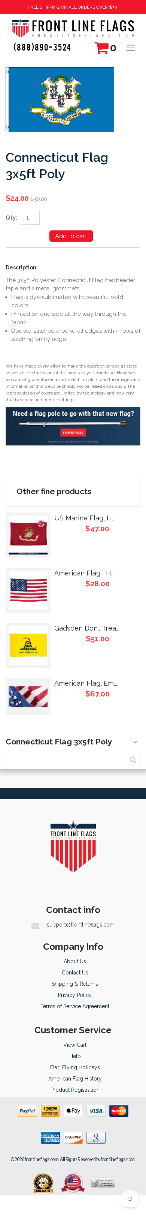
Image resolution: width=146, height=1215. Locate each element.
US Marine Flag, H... (84, 518)
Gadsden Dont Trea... (86, 628)
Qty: (11, 217)
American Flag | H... (84, 573)
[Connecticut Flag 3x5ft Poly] (60, 71)
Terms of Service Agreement (74, 1006)
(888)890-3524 (42, 47)
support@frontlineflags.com (81, 925)
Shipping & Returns (75, 984)
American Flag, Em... (85, 683)
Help (75, 1056)
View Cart (74, 1045)
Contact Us (75, 973)
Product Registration (75, 1090)
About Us (75, 961)
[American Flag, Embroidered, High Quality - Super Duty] (28, 696)
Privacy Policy (75, 995)
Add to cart (71, 236)
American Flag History (75, 1079)
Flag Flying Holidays (75, 1067)
